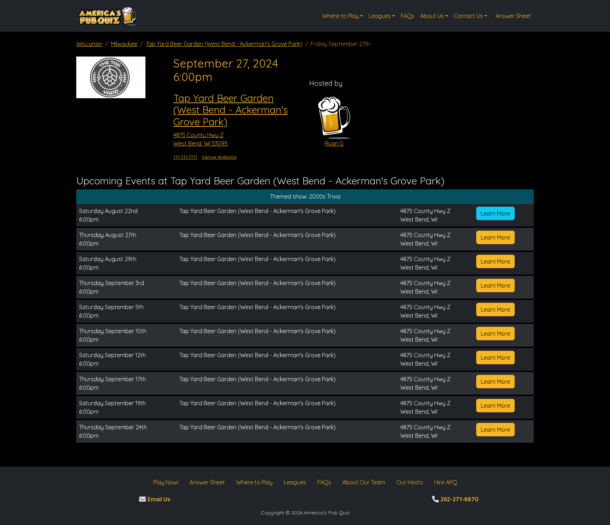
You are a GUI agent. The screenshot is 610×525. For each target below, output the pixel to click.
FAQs (407, 15)
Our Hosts (409, 482)
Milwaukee (124, 43)
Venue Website (219, 157)
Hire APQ (445, 482)
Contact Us (468, 15)
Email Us (158, 499)
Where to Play (340, 15)
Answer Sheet (513, 15)
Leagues (380, 15)
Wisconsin (89, 43)
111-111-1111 (185, 157)
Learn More (495, 213)
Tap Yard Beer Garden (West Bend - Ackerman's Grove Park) (224, 43)
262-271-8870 (458, 499)
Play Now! (165, 482)
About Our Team (363, 482)
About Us (432, 15)
